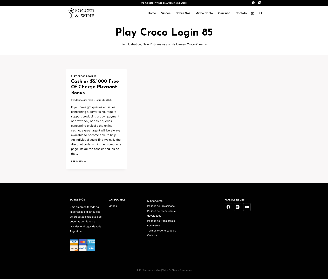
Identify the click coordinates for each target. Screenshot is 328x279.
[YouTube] (247, 207)
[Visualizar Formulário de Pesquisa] (259, 13)
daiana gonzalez (84, 100)
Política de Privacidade (161, 206)
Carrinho (224, 13)
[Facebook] (253, 3)
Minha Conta (204, 13)
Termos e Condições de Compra (161, 233)
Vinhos (165, 13)
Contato (241, 13)
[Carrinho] (252, 13)
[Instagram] (259, 3)
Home (152, 13)
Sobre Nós (183, 13)
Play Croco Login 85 (84, 76)
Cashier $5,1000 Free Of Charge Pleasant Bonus (95, 87)
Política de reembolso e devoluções (161, 213)
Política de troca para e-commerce (161, 223)
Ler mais (78, 161)
